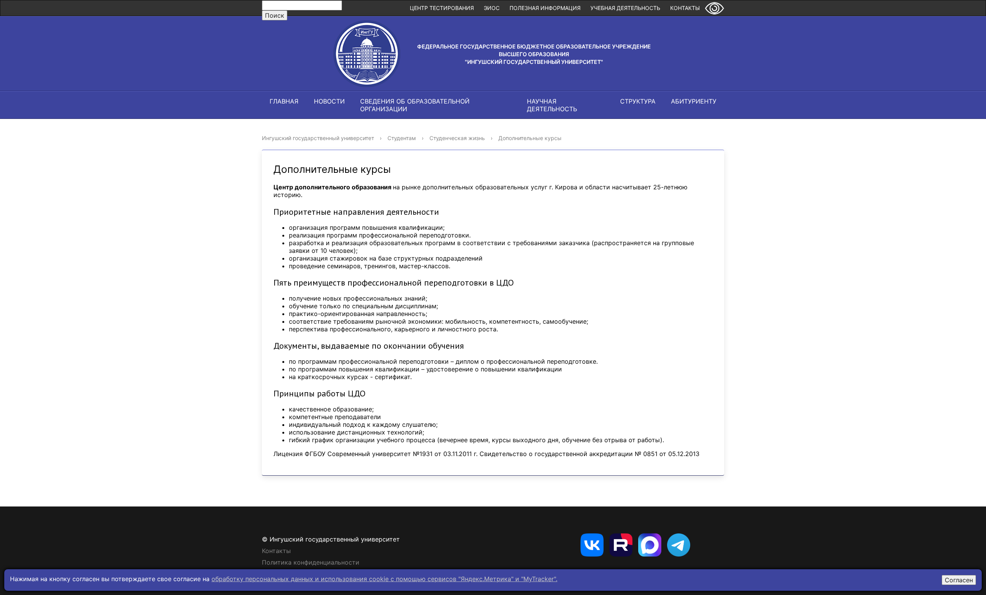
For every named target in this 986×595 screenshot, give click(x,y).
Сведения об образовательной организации (415, 105)
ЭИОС (492, 8)
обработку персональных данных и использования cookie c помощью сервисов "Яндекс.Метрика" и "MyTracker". (384, 579)
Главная (284, 101)
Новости (329, 101)
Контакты (685, 8)
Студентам (401, 138)
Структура (638, 101)
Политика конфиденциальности (310, 562)
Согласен (959, 580)
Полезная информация (545, 8)
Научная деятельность (552, 105)
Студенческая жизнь (457, 138)
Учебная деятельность (625, 8)
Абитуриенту (693, 101)
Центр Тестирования (442, 8)
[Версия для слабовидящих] (714, 8)
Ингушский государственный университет (318, 138)
